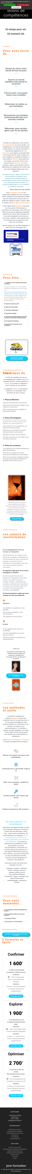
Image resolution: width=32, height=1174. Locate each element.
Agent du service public (12, 307)
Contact (15, 1158)
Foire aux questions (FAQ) (15, 1147)
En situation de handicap (12, 321)
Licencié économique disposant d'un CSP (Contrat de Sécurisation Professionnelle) (15, 317)
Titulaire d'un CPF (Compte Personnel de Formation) (15, 283)
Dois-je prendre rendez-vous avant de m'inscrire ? (14, 914)
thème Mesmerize (16, 1171)
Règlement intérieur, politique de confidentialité (15, 1149)
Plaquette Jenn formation (15, 1129)
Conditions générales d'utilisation (14, 1152)
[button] (16, 283)
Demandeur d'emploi (11, 313)
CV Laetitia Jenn (15, 1136)
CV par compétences (15, 1138)
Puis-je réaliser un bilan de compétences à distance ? (15, 910)
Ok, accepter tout (10, 5)
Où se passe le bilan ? (10, 918)
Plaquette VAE (14, 1135)
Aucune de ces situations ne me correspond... (13, 324)
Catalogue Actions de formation (15, 1131)
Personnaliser (16, 7)
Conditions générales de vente (14, 1151)
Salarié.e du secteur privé (12, 303)
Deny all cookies (24, 5)
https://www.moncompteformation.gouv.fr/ (15, 292)
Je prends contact (16, 996)
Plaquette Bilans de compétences (14, 1133)
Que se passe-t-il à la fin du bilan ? (14, 921)
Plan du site (15, 1156)
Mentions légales (15, 1154)
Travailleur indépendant (12, 310)
